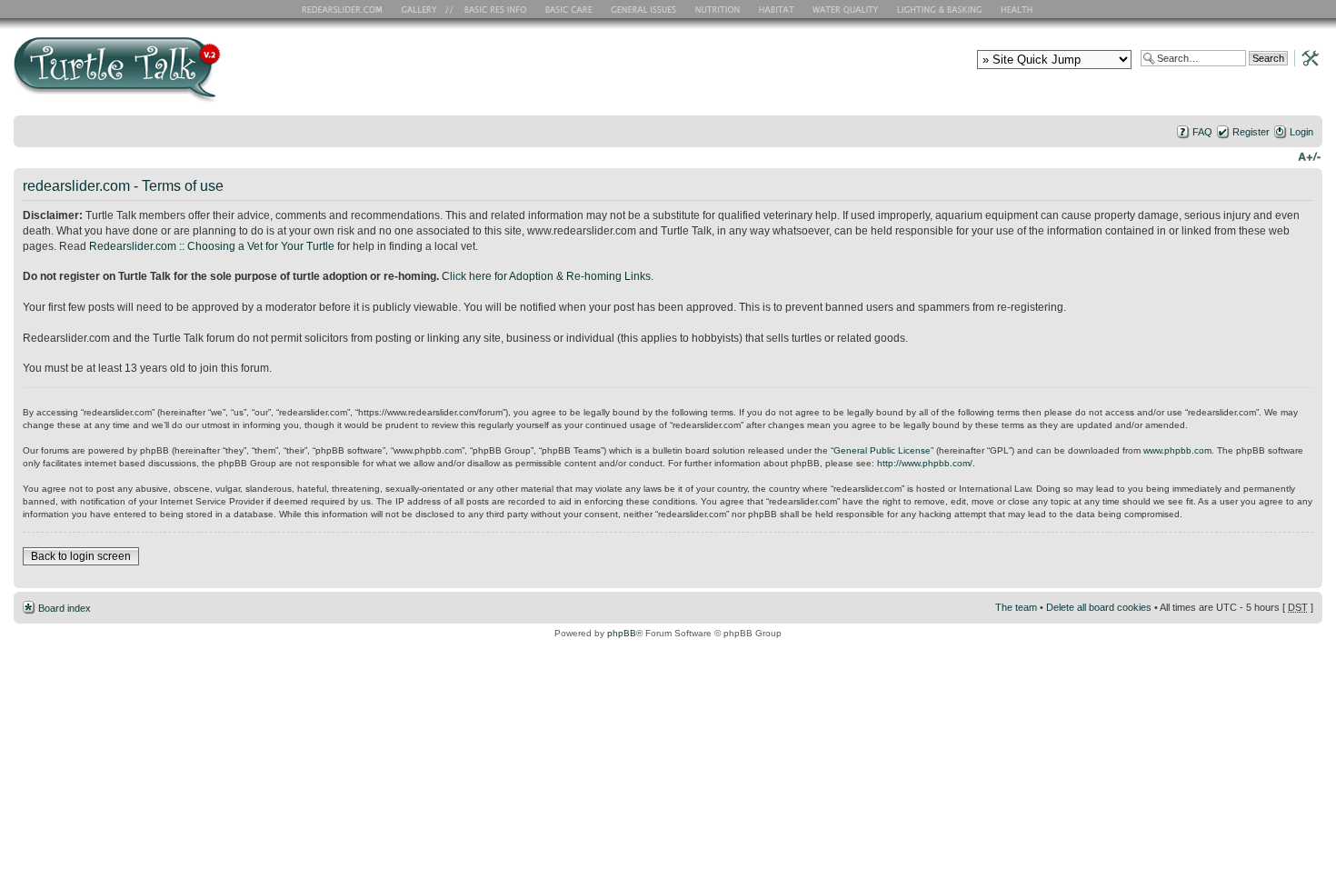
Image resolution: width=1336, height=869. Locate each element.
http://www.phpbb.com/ (924, 463)
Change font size (1309, 155)
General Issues (645, 9)
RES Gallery (424, 9)
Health (1018, 9)
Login (1301, 131)
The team (1016, 607)
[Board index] (248, 75)
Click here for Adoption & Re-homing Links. (547, 276)
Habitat (777, 9)
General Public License (882, 450)
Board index (64, 608)
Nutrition (720, 9)
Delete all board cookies (1099, 607)
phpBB (621, 633)
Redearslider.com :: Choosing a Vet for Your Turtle (211, 246)
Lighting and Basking (941, 9)
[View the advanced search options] (1305, 57)
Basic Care (568, 9)
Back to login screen (81, 556)
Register (1251, 131)
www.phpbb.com (1177, 450)
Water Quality (845, 9)
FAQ (1202, 131)
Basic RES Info (491, 9)
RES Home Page (345, 9)
